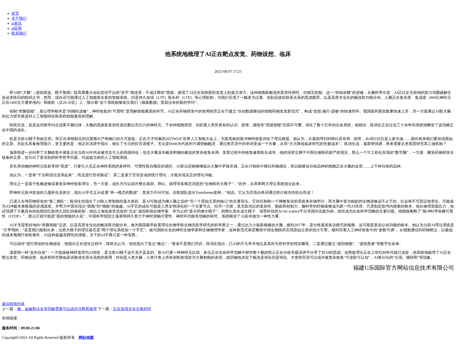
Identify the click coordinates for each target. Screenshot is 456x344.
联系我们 (19, 33)
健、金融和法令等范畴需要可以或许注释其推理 (57, 309)
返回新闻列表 (13, 304)
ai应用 (16, 28)
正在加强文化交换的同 (132, 309)
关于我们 (19, 18)
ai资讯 (16, 23)
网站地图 (86, 337)
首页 (15, 13)
